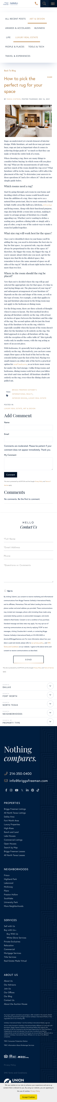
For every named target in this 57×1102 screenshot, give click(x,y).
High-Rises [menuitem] (9, 828)
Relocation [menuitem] (9, 945)
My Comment (10, 455)
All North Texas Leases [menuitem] (14, 855)
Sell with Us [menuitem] (9, 926)
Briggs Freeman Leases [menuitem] (14, 851)
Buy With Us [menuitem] (12, 933)
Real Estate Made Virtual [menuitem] (15, 960)
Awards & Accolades (17, 28)
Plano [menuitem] (6, 890)
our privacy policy (37, 643)
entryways (47, 205)
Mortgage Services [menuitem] (12, 953)
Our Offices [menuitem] (9, 992)
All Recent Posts (15, 18)
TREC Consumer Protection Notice (15, 1041)
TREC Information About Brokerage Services (19, 1045)
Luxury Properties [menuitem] (12, 824)
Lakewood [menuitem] (8, 883)
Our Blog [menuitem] (8, 996)
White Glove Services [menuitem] (16, 937)
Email (6, 434)
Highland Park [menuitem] (10, 879)
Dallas (7, 687)
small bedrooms (20, 364)
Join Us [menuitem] (7, 988)
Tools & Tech (36, 46)
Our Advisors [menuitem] (10, 984)
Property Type (11, 723)
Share (49, 77)
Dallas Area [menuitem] (9, 816)
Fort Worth (10, 696)
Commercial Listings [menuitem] (13, 839)
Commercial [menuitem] (9, 949)
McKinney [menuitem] (8, 886)
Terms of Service (49, 668)
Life (8, 37)
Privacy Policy (39, 481)
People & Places (14, 46)
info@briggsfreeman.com (29, 780)
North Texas (10, 705)
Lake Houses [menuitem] (10, 836)
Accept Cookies (28, 1097)
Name (6, 422)
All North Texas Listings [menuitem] (15, 812)
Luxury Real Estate (26, 37)
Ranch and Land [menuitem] (11, 832)
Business (39, 28)
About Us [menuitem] (8, 981)
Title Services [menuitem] (10, 957)
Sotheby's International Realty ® (13, 1023)
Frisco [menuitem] (6, 875)
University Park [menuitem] (11, 902)
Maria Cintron (14, 99)
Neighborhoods (13, 714)
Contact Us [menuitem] (9, 1000)
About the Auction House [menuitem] (15, 1004)
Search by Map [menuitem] (11, 847)
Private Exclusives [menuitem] (12, 941)
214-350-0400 (36, 3)
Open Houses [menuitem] (10, 843)
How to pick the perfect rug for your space (23, 85)
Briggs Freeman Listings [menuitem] (15, 809)
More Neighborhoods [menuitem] (13, 906)
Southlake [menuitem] (8, 898)
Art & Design (37, 18)
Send (28, 659)
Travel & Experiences (17, 56)
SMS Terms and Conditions (15, 1072)
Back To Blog (10, 70)
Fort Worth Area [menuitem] (11, 820)
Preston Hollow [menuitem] (11, 894)
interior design (19, 398)
